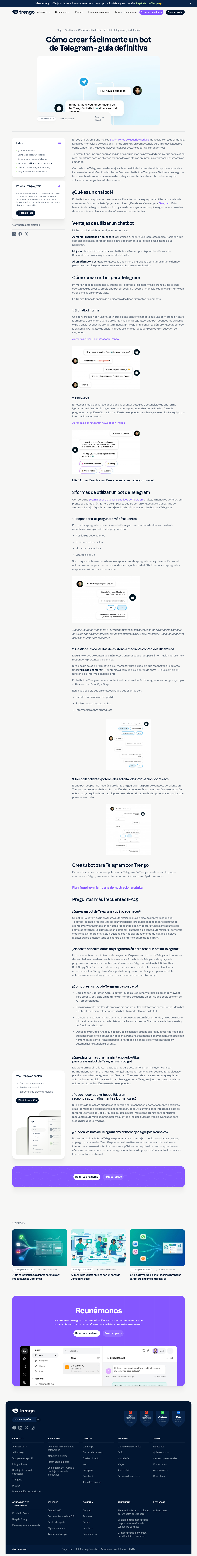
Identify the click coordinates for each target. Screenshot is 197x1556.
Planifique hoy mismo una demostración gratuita (107, 887)
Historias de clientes (99, 12)
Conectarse (131, 12)
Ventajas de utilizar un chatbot (31, 155)
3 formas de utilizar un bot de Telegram (35, 163)
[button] (43, 12)
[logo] (23, 12)
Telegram (164, 203)
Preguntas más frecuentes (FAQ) (32, 172)
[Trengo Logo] (23, 1411)
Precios (79, 12)
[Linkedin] (20, 1428)
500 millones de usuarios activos (129, 139)
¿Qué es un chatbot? (27, 151)
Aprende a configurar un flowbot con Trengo (98, 422)
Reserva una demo (151, 12)
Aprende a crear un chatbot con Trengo (95, 339)
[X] (26, 1428)
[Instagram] (32, 1428)
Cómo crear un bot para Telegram (33, 159)
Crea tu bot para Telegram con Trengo (34, 167)
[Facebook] (14, 1428)
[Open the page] (98, 3)
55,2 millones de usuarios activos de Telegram (116, 499)
